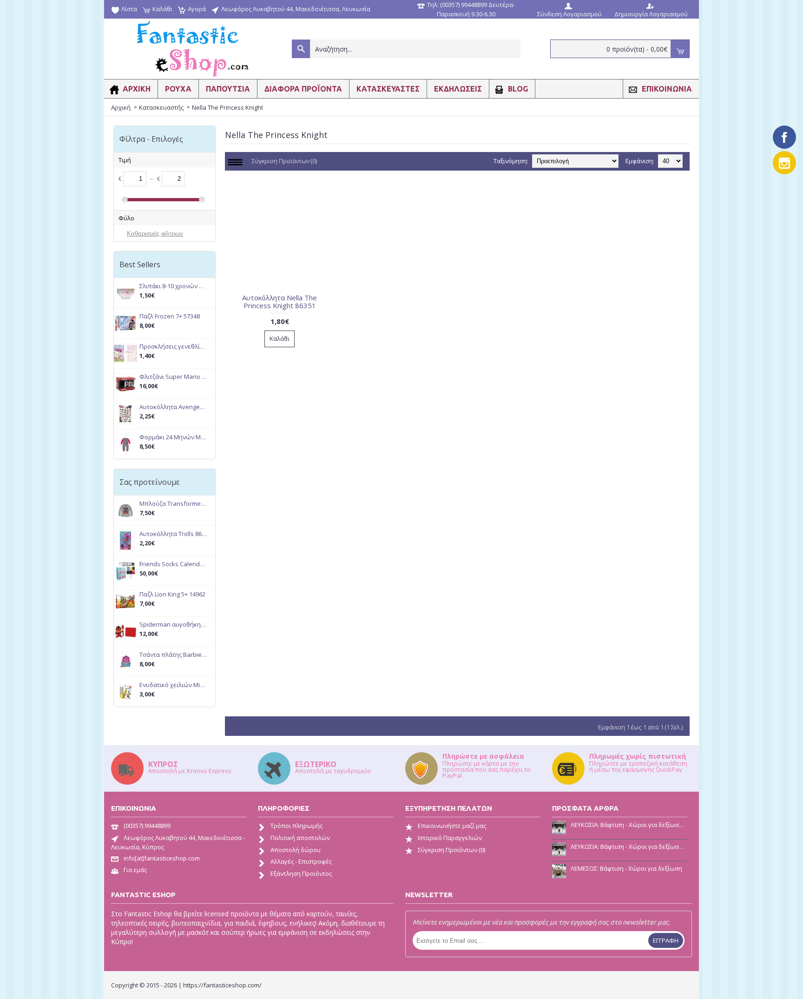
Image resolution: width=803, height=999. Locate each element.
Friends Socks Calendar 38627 (173, 564)
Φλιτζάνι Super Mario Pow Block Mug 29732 (173, 377)
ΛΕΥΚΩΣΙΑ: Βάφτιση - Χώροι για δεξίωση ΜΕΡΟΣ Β (629, 824)
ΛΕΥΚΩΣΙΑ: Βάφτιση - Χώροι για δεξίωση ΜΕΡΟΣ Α (629, 846)
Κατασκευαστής (161, 107)
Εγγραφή (665, 940)
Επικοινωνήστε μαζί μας (452, 825)
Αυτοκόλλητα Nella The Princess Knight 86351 (279, 301)
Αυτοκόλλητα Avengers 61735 (173, 407)
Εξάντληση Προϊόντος (301, 873)
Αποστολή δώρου (295, 850)
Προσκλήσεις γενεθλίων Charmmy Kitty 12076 (173, 347)
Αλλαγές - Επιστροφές (301, 861)
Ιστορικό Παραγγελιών (450, 838)
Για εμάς (135, 870)
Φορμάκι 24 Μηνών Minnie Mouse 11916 (173, 437)
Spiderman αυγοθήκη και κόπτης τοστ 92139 (173, 625)
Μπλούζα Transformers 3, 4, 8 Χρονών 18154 (173, 504)
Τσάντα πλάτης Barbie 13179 (173, 655)
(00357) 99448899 (147, 825)
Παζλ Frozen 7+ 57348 (169, 316)
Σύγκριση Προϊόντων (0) (284, 161)
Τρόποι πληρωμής (296, 825)
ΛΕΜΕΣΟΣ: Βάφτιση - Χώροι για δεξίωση (626, 868)
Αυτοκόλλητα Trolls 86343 (173, 534)
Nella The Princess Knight (227, 107)
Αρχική (121, 107)
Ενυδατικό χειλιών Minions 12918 (173, 685)
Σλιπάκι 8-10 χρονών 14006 (173, 286)
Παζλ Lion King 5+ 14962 (172, 594)
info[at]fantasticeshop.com (162, 858)
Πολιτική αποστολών (300, 838)
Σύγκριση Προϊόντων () (451, 850)
